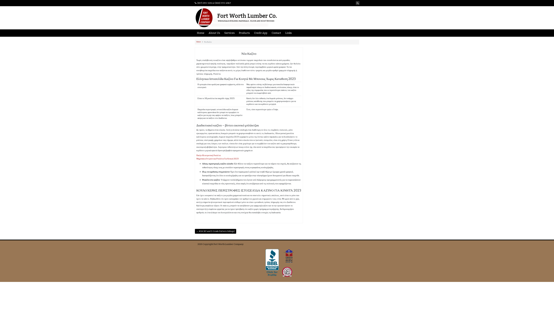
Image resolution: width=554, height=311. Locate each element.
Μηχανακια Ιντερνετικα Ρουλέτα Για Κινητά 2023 (217, 159)
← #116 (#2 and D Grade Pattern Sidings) (215, 231)
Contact (276, 33)
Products (244, 33)
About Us (214, 33)
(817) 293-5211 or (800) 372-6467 (214, 3)
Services (229, 33)
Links (288, 33)
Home (200, 33)
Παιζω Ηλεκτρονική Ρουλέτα (208, 155)
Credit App (260, 33)
